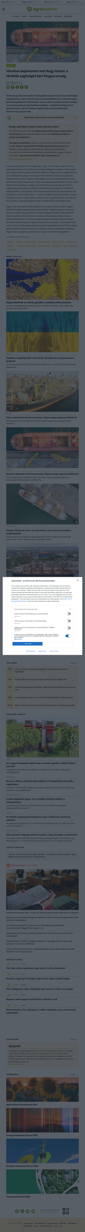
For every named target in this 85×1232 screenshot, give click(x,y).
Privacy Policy (54, 651)
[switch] (68, 613)
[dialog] (42, 616)
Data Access (42, 651)
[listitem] (42, 609)
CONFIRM (27, 644)
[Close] (78, 581)
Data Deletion (30, 651)
